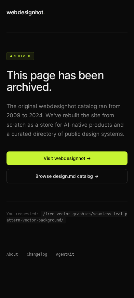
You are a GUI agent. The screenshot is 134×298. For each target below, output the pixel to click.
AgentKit (65, 254)
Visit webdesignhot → (67, 158)
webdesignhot (26, 12)
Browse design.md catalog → (67, 176)
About (12, 254)
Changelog (37, 254)
